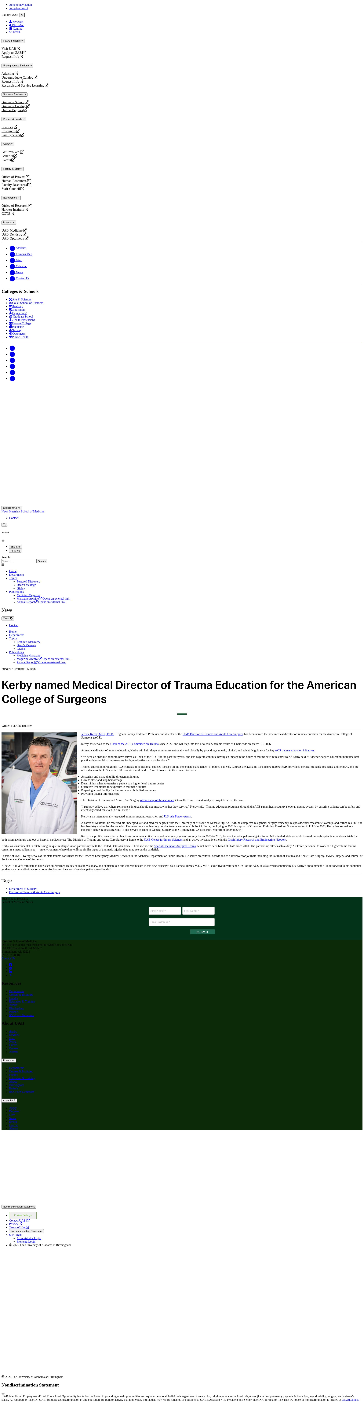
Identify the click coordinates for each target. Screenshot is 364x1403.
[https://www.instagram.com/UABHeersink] (10, 968)
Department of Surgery (23, 888)
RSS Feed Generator (21, 1015)
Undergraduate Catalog (17, 78)
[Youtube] (12, 366)
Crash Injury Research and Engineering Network (257, 839)
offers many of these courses (157, 800)
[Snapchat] (12, 372)
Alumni (7, 144)
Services (7, 127)
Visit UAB (9, 49)
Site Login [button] (15, 1234)
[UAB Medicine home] (182, 504)
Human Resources (14, 181)
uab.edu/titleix (350, 1399)
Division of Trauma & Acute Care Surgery (34, 892)
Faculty (13, 998)
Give (12, 1038)
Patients (8, 222)
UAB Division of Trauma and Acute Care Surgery (213, 734)
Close (6, 618)
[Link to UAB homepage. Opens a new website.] (182, 1202)
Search (6, 557)
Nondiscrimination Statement (19, 1206)
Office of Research (14, 206)
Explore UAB (10, 507)
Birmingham (16, 1008)
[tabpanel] (182, 559)
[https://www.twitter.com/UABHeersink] (10, 975)
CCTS (7, 214)
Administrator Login (29, 1238)
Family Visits (11, 135)
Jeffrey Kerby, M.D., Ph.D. (97, 734)
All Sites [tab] (15, 550)
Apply (13, 1031)
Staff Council (11, 189)
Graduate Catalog (14, 106)
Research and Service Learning (23, 85)
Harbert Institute (13, 210)
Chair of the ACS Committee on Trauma (134, 744)
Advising (8, 74)
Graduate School (13, 102)
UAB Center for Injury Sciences (163, 839)
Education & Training (22, 1001)
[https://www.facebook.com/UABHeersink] (10, 964)
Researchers (10, 197)
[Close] (22, 15)
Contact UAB (19, 1220)
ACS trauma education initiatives (294, 750)
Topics (13, 578)
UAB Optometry (13, 238)
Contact (13, 517)
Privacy (15, 1224)
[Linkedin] (12, 378)
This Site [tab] (15, 546)
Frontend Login (26, 1241)
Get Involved (11, 152)
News (5, 511)
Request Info (10, 57)
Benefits (7, 156)
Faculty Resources (14, 185)
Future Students (12, 40)
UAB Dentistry (12, 234)
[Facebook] (12, 348)
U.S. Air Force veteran (177, 816)
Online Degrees (12, 110)
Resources (9, 131)
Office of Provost (13, 177)
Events (7, 160)
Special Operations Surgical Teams (175, 846)
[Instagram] (12, 360)
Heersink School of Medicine (26, 511)
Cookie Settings (23, 1215)
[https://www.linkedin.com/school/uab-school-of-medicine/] (10, 971)
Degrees (14, 1034)
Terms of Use (19, 1227)
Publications (16, 591)
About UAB (9, 1100)
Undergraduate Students (16, 65)
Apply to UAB (12, 53)
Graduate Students (13, 94)
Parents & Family (13, 119)
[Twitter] (12, 354)
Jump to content (18, 8)
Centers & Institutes (21, 994)
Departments (16, 574)
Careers (13, 1048)
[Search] (4, 525)
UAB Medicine (12, 231)
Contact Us (8, 958)
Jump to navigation (20, 4)
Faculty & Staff (11, 168)
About (13, 1005)
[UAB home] (182, 419)
